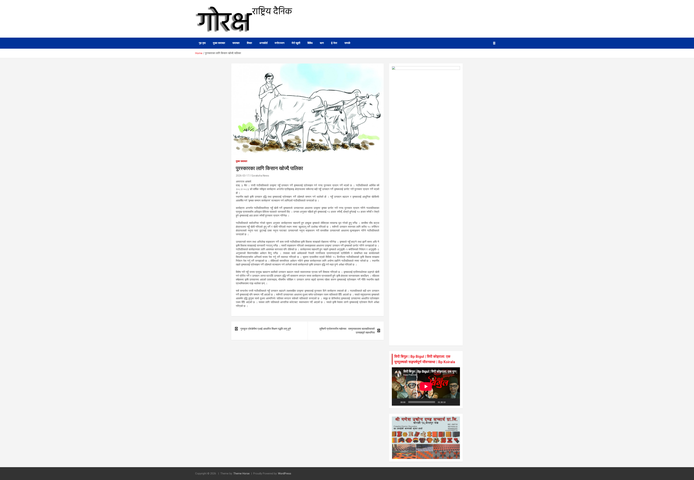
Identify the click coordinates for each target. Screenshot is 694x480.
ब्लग (322, 43)
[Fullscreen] (455, 402)
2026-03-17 (242, 175)
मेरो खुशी (296, 43)
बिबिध (310, 43)
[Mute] (449, 402)
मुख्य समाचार (219, 43)
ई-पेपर (334, 43)
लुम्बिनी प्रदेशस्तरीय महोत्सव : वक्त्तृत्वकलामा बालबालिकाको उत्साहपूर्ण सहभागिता (347, 330)
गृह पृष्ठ (202, 43)
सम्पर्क (347, 43)
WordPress (284, 473)
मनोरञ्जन (279, 43)
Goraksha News (260, 175)
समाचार (236, 43)
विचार (249, 43)
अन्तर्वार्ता (263, 43)
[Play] (396, 402)
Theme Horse (241, 473)
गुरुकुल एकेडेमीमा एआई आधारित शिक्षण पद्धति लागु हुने (265, 328)
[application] (426, 386)
